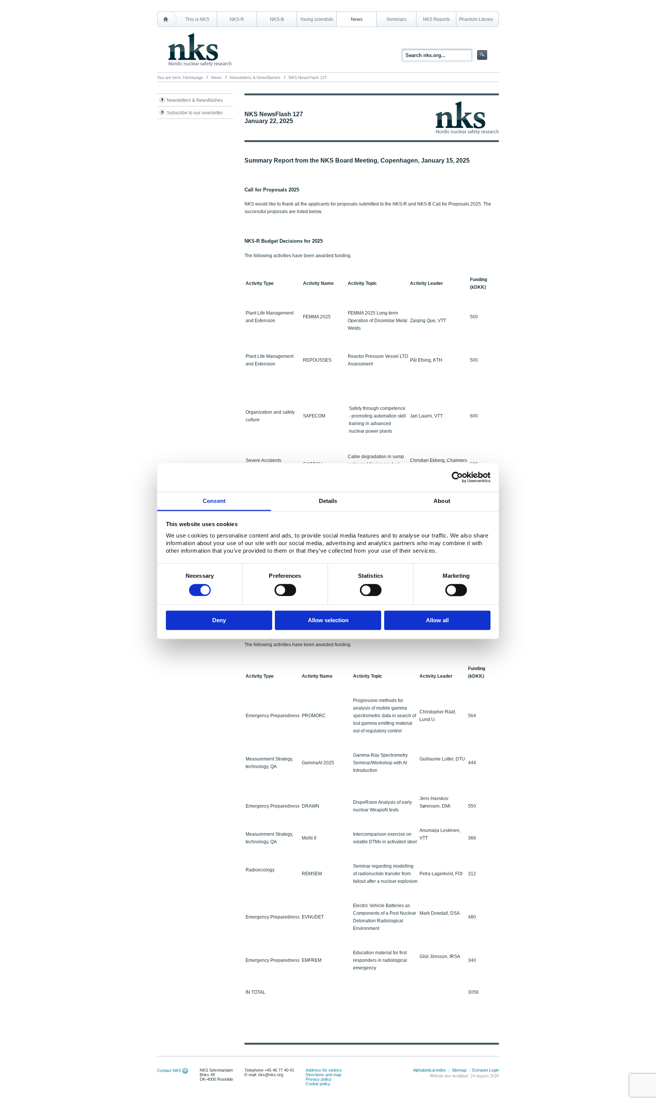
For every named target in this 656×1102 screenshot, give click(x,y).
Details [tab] (328, 501)
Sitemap (459, 1070)
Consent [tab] (214, 501)
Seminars (396, 19)
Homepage (193, 77)
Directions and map (323, 1074)
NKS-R (237, 19)
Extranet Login (485, 1070)
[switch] (285, 590)
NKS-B (277, 19)
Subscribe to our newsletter (195, 112)
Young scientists (316, 19)
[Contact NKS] (185, 1070)
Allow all (437, 620)
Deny (219, 620)
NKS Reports (436, 19)
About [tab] (442, 501)
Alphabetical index (429, 1070)
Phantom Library (476, 19)
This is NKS (197, 19)
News (357, 19)
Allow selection (328, 620)
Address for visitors (324, 1070)
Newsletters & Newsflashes (255, 77)
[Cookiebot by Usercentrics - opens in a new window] (457, 477)
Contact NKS (169, 1070)
